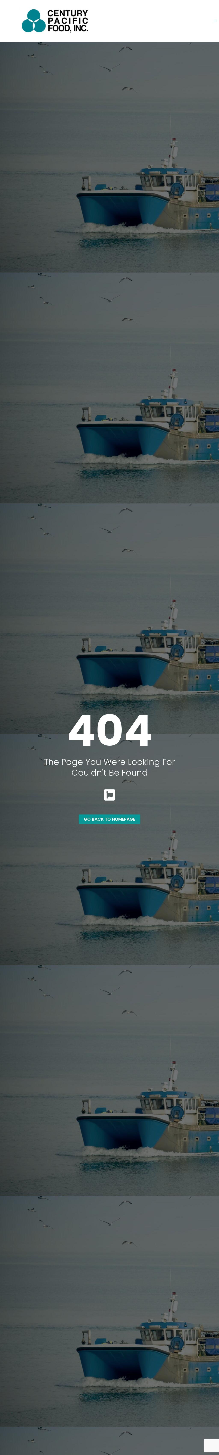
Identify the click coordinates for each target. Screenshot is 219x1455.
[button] (215, 21)
